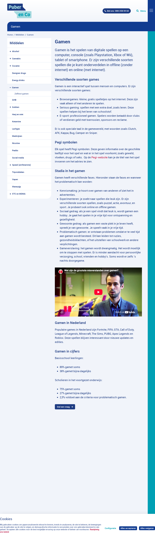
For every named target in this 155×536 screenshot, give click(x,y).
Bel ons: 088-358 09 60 (118, 10)
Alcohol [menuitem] (15, 51)
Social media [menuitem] (18, 157)
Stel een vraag (63, 406)
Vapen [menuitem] (15, 179)
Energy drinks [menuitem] (18, 80)
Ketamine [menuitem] (16, 121)
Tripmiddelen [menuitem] (18, 172)
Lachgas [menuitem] (16, 128)
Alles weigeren (147, 528)
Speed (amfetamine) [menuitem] (21, 164)
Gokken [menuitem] (15, 107)
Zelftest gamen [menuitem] (22, 93)
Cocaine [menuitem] (15, 65)
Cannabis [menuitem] (16, 58)
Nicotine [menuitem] (16, 143)
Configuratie (110, 528)
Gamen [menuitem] (15, 87)
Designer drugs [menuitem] (19, 73)
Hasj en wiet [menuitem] (17, 114)
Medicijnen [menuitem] (17, 136)
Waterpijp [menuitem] (16, 186)
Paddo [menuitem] (15, 150)
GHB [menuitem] (14, 99)
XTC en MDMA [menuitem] (18, 193)
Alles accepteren (128, 528)
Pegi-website (99, 157)
